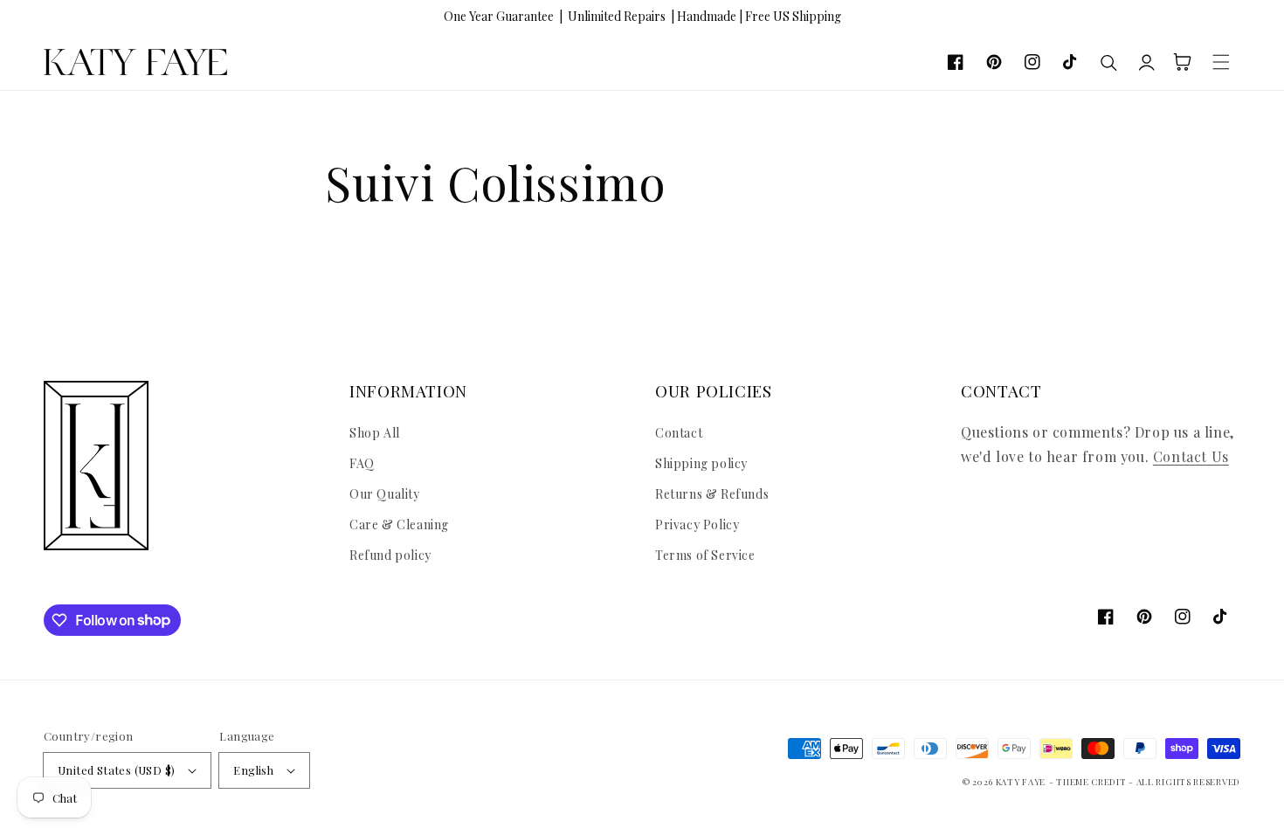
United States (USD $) (116, 770)
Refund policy (390, 555)
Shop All (374, 432)
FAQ (362, 463)
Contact (678, 432)
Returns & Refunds (712, 494)
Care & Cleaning (399, 524)
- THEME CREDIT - (1092, 782)
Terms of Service (705, 555)
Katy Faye (1021, 782)
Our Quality (384, 494)
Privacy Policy (697, 524)
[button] (1221, 62)
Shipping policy (701, 463)
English (253, 770)
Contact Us (1191, 456)
